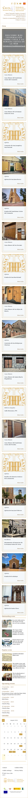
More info (20, 84)
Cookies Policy (19, 767)
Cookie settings (7, 770)
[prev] (3, 720)
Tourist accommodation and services (14, 18)
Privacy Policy (19, 770)
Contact (4, 767)
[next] (24, 720)
